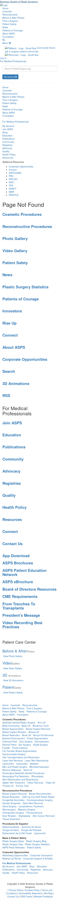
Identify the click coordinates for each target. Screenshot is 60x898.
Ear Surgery (25, 744)
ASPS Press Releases (13, 847)
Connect (10, 335)
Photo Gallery (15, 238)
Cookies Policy (32, 890)
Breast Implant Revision (14, 732)
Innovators (12, 311)
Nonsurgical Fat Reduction (15, 776)
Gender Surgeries (11, 803)
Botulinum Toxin (41, 725)
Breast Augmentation (13, 728)
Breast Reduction (11, 735)
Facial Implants (19, 747)
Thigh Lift (50, 782)
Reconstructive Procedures (27, 226)
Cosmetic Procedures (22, 214)
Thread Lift (7, 785)
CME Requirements (19, 596)
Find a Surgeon (10, 20)
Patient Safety (9, 24)
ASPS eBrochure (17, 581)
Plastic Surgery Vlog (12, 844)
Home (5, 8)
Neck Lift (28, 770)
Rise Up (9, 323)
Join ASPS (7, 129)
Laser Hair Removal (12, 760)
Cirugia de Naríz (10, 830)
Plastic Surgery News (13, 841)
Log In (3, 58)
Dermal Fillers (9, 744)
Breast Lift (34, 732)
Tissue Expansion (11, 819)
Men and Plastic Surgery (14, 766)
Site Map (48, 893)
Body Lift (26, 725)
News (5, 27)
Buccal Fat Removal (43, 735)
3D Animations (15, 383)
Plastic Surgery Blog (36, 841)
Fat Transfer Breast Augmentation (19, 751)
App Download (16, 555)
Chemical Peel (9, 741)
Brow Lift (26, 735)
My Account (9, 76)
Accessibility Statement (31, 893)
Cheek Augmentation (37, 738)
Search (8, 371)
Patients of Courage (12, 30)
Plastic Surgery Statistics (25, 286)
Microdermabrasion (39, 766)
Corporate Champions (41, 855)
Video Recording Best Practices (22, 624)
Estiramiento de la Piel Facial (17, 833)
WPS (11, 182)
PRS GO (13, 179)
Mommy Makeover (11, 770)
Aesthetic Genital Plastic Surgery (18, 722)
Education (7, 135)
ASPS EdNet (15, 172)
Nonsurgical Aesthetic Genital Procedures (23, 773)
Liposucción (40, 833)
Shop (5, 132)
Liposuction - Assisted (27, 763)
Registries (7, 145)
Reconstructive (9, 14)
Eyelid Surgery (40, 744)
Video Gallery (14, 250)
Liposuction (8, 763)
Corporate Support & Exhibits (38, 858)
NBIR (11, 191)
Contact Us (12, 543)
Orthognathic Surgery (13, 812)
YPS (11, 185)
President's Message (21, 615)
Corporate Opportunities (21, 166)
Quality (5, 151)
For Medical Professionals (13, 61)
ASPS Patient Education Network (24, 572)
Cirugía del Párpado (31, 830)
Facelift (6, 747)
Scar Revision (9, 815)
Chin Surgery (25, 741)
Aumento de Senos (31, 826)
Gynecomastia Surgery (14, 754)
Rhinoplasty (37, 776)
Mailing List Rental (11, 858)
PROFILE (13, 195)
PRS (11, 176)
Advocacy (7, 148)
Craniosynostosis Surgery (40, 800)
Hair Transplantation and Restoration (21, 757)
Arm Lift (41, 722)
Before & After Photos (13, 17)
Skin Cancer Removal (44, 815)
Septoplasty (24, 815)
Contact (13, 169)
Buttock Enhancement (13, 738)
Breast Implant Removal (38, 728)
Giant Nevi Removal (33, 803)
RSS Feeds (26, 896)
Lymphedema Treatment (31, 806)
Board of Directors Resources (29, 589)
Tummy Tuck (22, 785)
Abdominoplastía (10, 826)
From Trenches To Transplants (18, 606)
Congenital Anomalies (13, 800)
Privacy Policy (16, 890)
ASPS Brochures (17, 563)
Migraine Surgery (26, 809)
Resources (7, 157)
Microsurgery (9, 809)
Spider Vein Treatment (13, 782)
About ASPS (8, 33)
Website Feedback (43, 896)
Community (8, 141)
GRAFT (12, 188)
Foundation (8, 36)
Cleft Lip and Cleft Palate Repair (38, 796)
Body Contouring (10, 725)
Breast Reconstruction (40, 793)
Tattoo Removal (35, 782)
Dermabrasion (42, 741)
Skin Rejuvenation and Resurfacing (20, 779)
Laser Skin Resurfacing (36, 760)
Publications (8, 138)
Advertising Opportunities (15, 855)
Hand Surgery (9, 806)
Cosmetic (7, 11)
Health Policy (9, 154)
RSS (6, 395)
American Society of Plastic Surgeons (19, 1)
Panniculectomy (34, 812)
